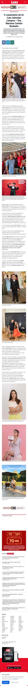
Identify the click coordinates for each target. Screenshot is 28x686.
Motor (11, 631)
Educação (12, 620)
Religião (20, 622)
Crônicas (3, 630)
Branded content (5, 621)
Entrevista (12, 622)
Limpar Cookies (14, 682)
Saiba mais (16, 679)
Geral (11, 626)
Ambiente (3, 616)
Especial (11, 624)
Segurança (21, 625)
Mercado (12, 629)
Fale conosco (4, 637)
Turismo (20, 629)
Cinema (3, 626)
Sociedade (21, 626)
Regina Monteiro (10, 553)
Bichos (3, 620)
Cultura (3, 631)
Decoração (12, 616)
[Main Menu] (2, 2)
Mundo (20, 616)
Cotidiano (3, 629)
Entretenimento (13, 621)
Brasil (3, 622)
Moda (11, 630)
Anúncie (3, 638)
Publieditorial (21, 621)
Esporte (11, 625)
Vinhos (20, 630)
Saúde (20, 624)
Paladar (20, 618)
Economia (12, 618)
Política (20, 620)
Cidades (3, 624)
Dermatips (12, 617)
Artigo (3, 617)
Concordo (6, 682)
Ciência (3, 625)
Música (20, 617)
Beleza (3, 618)
